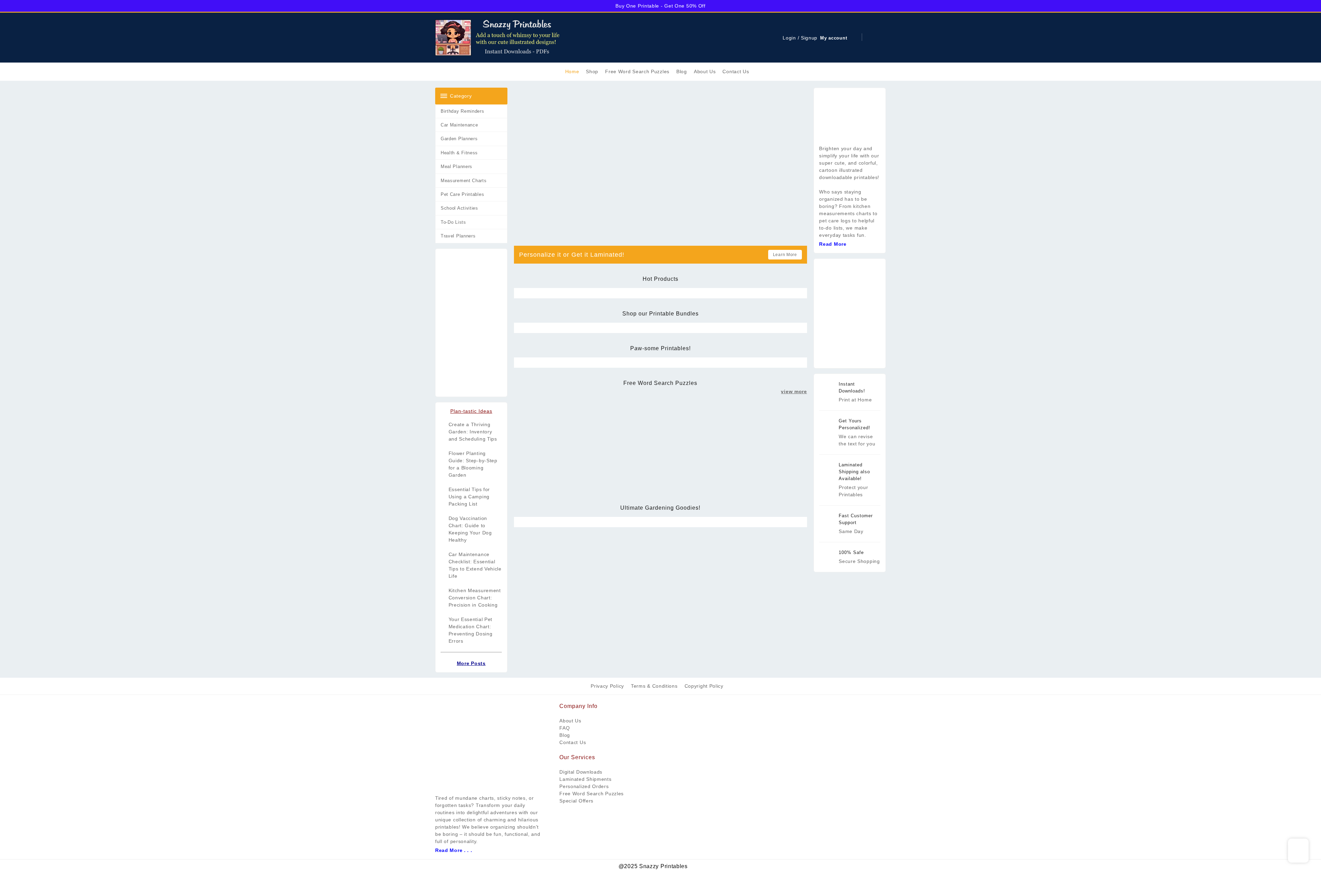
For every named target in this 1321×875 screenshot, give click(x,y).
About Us (570, 720)
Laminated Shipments (585, 779)
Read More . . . (453, 850)
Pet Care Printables (462, 194)
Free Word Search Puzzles (591, 793)
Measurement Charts (464, 180)
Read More (832, 244)
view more (794, 391)
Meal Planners (456, 166)
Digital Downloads (580, 772)
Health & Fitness (459, 152)
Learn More (785, 254)
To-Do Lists (453, 222)
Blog (564, 735)
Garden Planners (459, 138)
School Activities (459, 208)
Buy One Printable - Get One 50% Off (660, 6)
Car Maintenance (459, 125)
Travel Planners (458, 236)
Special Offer (575, 801)
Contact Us (572, 742)
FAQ (564, 728)
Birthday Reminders (462, 111)
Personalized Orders (584, 786)
